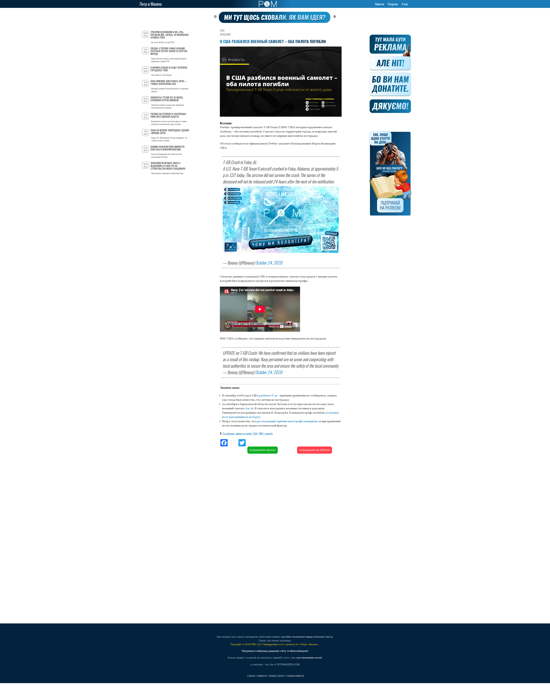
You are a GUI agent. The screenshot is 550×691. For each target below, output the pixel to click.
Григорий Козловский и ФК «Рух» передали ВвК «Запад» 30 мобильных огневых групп (170, 34)
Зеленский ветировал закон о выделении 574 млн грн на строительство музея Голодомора (168, 165)
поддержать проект (263, 450)
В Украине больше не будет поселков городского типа (169, 69)
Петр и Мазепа (151, 4)
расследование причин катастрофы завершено (287, 421)
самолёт (269, 433)
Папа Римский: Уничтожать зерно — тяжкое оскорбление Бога (169, 82)
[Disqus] (281, 497)
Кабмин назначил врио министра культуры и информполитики (167, 148)
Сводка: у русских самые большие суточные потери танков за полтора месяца (169, 51)
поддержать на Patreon (314, 450)
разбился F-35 (268, 396)
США (255, 433)
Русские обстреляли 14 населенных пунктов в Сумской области (168, 115)
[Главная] (268, 4)
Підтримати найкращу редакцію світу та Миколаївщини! (275, 650)
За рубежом (228, 433)
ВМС (261, 433)
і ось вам (306, 657)
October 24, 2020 (268, 262)
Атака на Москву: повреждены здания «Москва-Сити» (170, 132)
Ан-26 (249, 409)
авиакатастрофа (243, 433)
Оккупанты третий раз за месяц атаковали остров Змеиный (167, 99)
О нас (405, 4)
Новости (379, 4)
